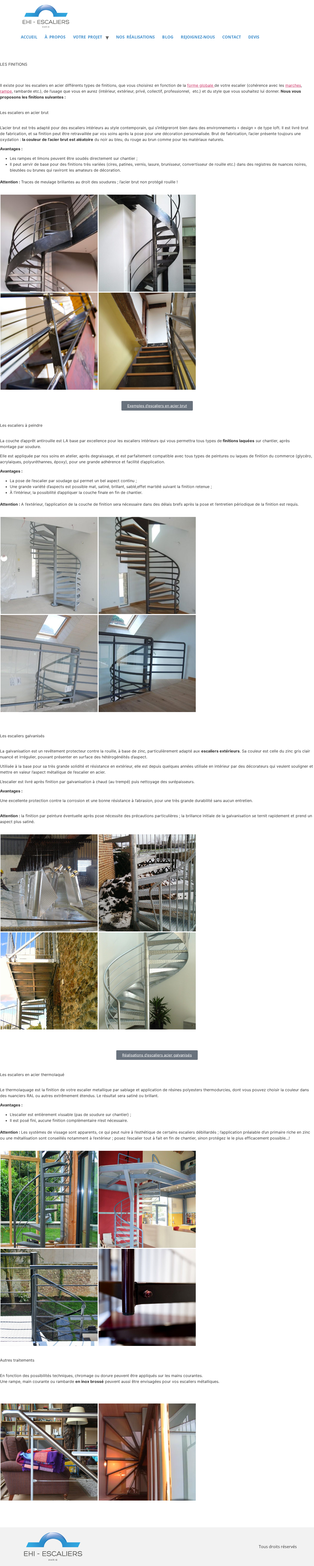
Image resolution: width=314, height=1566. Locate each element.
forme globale (200, 85)
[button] (49, 243)
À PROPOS (55, 37)
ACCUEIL (29, 37)
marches (293, 85)
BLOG (167, 37)
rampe (6, 91)
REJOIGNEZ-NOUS (198, 37)
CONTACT (231, 37)
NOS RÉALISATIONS (135, 37)
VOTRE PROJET (87, 37)
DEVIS (254, 37)
